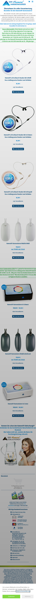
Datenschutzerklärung (23, 591)
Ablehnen (28, 596)
